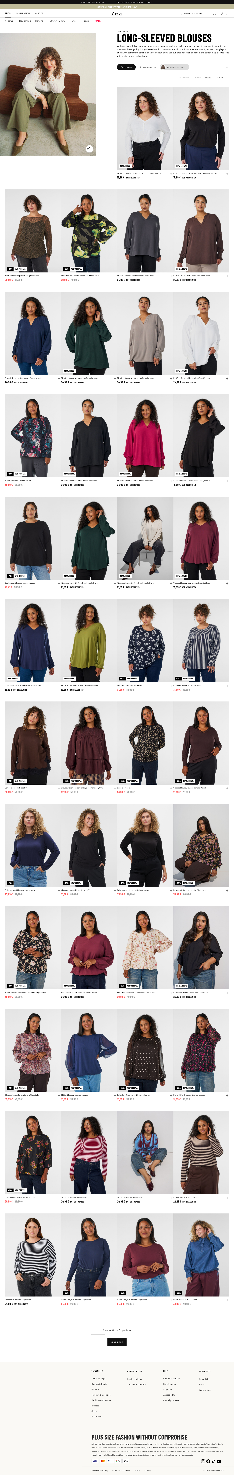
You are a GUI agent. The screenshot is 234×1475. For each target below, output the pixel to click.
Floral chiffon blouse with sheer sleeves (189, 1095)
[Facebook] (208, 1461)
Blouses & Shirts (99, 1384)
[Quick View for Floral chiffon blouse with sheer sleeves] (227, 1095)
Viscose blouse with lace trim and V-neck (189, 788)
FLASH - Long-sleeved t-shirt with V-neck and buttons (139, 173)
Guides (39, 13)
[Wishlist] (168, 91)
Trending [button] (39, 20)
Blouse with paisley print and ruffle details (22, 1095)
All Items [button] (9, 20)
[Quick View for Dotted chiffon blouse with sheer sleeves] (171, 1095)
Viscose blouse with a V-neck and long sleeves (191, 480)
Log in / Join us (134, 1379)
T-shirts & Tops (99, 1378)
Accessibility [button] (169, 1394)
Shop (8, 13)
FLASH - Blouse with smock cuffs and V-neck (135, 275)
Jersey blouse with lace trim (16, 788)
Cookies (137, 1470)
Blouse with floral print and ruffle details (189, 890)
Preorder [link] (87, 20)
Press (201, 1384)
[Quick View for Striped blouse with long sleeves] (115, 1198)
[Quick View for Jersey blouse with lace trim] (59, 788)
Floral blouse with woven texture (18, 480)
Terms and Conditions (121, 1470)
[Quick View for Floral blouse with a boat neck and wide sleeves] (115, 276)
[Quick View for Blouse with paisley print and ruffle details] (59, 1095)
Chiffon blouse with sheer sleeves (74, 1095)
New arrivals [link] (25, 20)
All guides (167, 1389)
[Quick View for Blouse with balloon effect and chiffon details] (115, 993)
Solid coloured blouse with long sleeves (21, 890)
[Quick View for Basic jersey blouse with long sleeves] (59, 583)
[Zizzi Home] (117, 13)
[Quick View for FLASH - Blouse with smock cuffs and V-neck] (171, 276)
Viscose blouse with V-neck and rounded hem (79, 583)
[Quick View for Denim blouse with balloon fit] (227, 1300)
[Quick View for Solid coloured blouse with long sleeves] (59, 890)
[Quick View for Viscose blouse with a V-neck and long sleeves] (227, 481)
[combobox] (192, 13)
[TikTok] (214, 1461)
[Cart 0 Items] (227, 13)
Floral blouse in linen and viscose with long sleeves (25, 992)
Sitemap (147, 1470)
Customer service (171, 1378)
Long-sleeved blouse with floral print (20, 1197)
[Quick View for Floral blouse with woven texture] (59, 481)
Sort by (220, 77)
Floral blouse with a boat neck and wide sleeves (80, 275)
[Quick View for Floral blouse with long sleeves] (171, 686)
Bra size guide (170, 1384)
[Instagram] (203, 1461)
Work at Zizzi (205, 1389)
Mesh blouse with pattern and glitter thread (22, 275)
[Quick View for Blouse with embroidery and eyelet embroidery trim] (115, 788)
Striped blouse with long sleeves (74, 1197)
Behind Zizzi (204, 1379)
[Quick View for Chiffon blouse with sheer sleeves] (115, 1095)
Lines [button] (73, 20)
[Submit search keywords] (180, 13)
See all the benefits (136, 1384)
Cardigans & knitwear (102, 1400)
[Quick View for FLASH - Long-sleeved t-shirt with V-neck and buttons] (171, 173)
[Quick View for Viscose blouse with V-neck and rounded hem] (115, 583)
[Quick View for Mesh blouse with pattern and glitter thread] (59, 276)
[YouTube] (219, 1461)
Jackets (95, 1389)
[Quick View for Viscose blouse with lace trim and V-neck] (227, 788)
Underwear (97, 1416)
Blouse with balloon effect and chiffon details (79, 992)
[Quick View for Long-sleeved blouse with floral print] (59, 1198)
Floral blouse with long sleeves (129, 685)
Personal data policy (100, 1470)
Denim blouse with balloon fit (185, 1299)
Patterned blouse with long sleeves (187, 685)
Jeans (94, 1411)
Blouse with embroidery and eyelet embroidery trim (82, 788)
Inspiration (23, 13)
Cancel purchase (171, 1400)
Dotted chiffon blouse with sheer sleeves (133, 1095)
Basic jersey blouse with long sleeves (20, 583)
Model (208, 77)
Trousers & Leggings (101, 1394)
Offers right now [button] (57, 20)
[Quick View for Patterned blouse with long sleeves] (227, 686)
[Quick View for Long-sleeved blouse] (171, 788)
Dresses (95, 1405)
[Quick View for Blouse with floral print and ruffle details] (227, 890)
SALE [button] (98, 20)
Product (198, 77)
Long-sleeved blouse (125, 788)
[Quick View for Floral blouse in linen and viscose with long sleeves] (59, 993)
